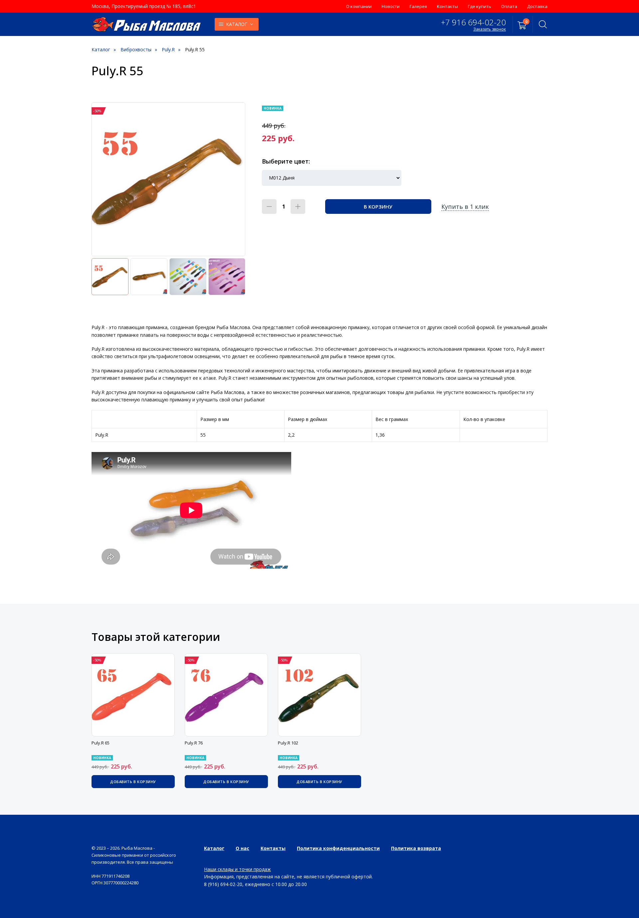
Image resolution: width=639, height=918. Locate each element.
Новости (391, 6)
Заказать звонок (489, 29)
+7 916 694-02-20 (473, 22)
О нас (242, 848)
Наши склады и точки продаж (237, 869)
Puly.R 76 (194, 743)
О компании (359, 6)
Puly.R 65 (100, 743)
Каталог (236, 24)
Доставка (537, 6)
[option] (168, 179)
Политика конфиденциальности (338, 848)
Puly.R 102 (288, 743)
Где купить (479, 6)
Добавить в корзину (133, 781)
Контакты (447, 6)
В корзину (378, 206)
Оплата (509, 6)
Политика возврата (416, 848)
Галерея (418, 6)
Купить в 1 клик (465, 207)
